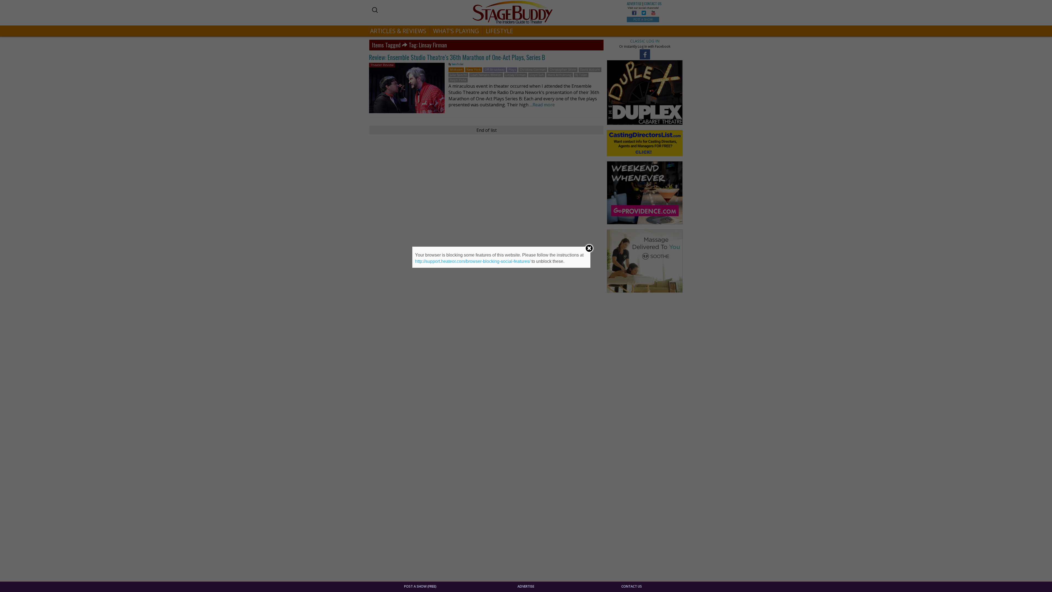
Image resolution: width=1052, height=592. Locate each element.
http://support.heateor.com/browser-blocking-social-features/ (472, 261)
